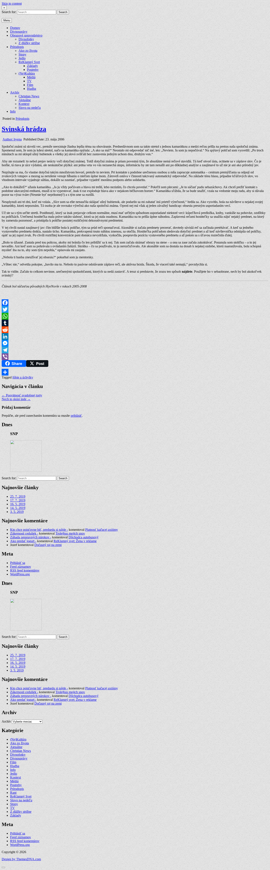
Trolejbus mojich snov (70, 533)
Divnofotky (26, 39)
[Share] (135, 372)
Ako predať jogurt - (23, 541)
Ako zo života (28, 50)
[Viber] (135, 356)
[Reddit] (135, 329)
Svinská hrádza (24, 129)
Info (13, 111)
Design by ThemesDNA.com (21, 859)
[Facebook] (135, 302)
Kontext (24, 104)
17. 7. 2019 (17, 500)
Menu (6, 20)
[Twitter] (135, 309)
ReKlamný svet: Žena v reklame (75, 541)
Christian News (29, 96)
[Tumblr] (135, 323)
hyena (12, 139)
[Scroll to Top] (3, 867)
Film (30, 85)
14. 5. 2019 (17, 508)
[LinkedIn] (135, 336)
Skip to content (12, 3)
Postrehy (33, 69)
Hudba (31, 88)
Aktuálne (25, 100)
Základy (32, 66)
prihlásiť (76, 415)
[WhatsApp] (135, 316)
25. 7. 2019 (17, 496)
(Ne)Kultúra (27, 73)
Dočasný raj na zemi (48, 545)
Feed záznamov (20, 566)
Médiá (31, 77)
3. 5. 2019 (17, 511)
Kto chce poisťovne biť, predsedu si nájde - (39, 529)
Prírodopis (17, 47)
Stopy (22, 54)
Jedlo (22, 58)
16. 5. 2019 (17, 504)
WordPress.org (20, 574)
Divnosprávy (18, 31)
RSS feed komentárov (24, 570)
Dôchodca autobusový (84, 537)
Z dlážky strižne (29, 43)
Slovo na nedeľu (30, 107)
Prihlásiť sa (17, 563)
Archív (14, 92)
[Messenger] (135, 343)
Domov (15, 28)
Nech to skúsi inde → (16, 399)
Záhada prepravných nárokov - (30, 537)
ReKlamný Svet (29, 62)
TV (29, 81)
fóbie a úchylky (22, 377)
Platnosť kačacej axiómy (101, 529)
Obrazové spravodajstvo (26, 35)
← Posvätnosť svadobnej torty (22, 395)
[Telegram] (135, 350)
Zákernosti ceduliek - (24, 533)
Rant (13, 792)
